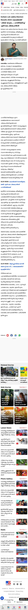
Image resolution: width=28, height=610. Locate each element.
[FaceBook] (14, 584)
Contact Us (5, 588)
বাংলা (25, 1)
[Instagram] (21, 584)
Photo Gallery (7, 478)
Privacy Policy (19, 591)
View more (22, 387)
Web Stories (6, 387)
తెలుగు (13, 1)
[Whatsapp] (18, 3)
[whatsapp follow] (19, 335)
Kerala (12, 7)
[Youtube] (8, 335)
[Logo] (2, 3)
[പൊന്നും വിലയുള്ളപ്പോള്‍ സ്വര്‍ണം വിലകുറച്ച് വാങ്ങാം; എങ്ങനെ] (20, 408)
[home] (1, 7)
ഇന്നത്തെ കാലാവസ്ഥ (19, 10)
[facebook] (12, 335)
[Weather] (13, 4)
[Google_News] (16, 335)
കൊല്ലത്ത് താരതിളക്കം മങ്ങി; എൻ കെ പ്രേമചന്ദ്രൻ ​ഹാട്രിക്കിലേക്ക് (13, 184)
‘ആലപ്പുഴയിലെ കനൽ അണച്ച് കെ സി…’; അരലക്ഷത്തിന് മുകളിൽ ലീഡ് (12, 266)
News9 (5, 1)
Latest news (6, 7)
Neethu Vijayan (9, 58)
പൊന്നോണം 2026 (7, 10)
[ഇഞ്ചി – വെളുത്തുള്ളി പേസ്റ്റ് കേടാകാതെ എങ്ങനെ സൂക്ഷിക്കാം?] (7, 408)
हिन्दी (2, 1)
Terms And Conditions (14, 594)
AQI (15, 4)
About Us (11, 588)
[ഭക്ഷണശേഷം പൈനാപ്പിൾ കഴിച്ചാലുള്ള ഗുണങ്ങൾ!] (7, 390)
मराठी (17, 1)
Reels (3, 529)
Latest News (6, 428)
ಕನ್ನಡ (9, 1)
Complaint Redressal (9, 591)
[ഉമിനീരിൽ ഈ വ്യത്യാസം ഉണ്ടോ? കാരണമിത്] (20, 390)
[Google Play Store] (9, 601)
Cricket (17, 7)
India (21, 7)
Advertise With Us (20, 588)
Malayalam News (5, 13)
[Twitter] (17, 584)
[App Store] (18, 602)
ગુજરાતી (21, 1)
